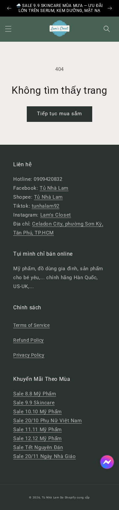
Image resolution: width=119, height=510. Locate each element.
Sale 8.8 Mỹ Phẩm (34, 394)
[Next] (109, 8)
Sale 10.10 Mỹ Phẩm (37, 412)
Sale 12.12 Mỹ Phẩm (37, 438)
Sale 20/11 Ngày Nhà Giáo (44, 456)
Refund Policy (28, 340)
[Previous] (9, 8)
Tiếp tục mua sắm (59, 114)
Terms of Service (31, 325)
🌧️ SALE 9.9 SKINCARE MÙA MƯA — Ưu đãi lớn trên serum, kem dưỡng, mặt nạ (59, 8)
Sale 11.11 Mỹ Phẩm (37, 430)
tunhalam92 (46, 206)
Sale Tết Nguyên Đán (38, 447)
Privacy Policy (28, 355)
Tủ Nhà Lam (54, 188)
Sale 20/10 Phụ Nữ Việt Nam (47, 421)
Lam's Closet (55, 215)
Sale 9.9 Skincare (34, 403)
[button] (8, 29)
